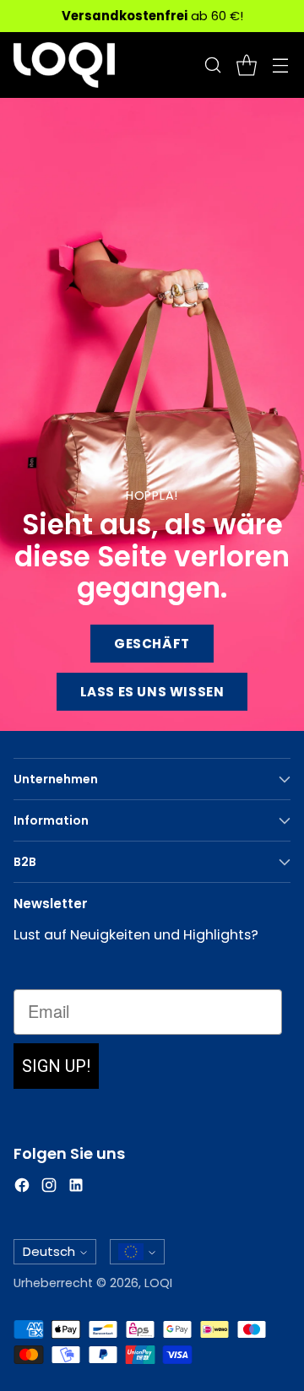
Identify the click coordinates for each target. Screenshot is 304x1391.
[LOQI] (64, 65)
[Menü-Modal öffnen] (280, 65)
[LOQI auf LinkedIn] (76, 1188)
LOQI (158, 1283)
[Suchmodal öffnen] (212, 65)
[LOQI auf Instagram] (49, 1188)
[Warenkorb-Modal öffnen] (246, 65)
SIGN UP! (56, 1066)
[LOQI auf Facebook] (22, 1188)
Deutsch (49, 1251)
